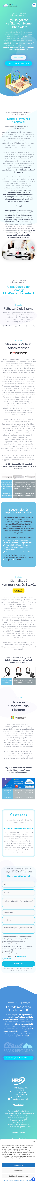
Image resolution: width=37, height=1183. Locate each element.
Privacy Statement (19, 1180)
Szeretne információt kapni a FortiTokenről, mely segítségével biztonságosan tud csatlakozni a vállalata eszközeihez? (17, 939)
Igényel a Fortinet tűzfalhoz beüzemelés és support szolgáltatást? (18, 556)
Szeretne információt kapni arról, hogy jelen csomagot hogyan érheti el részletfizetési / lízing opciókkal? (17, 949)
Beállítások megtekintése (18, 1176)
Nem (19, 560)
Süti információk (8, 1180)
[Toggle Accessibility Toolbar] (33, 1179)
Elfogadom (18, 1165)
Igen (10, 560)
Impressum (29, 1180)
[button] (34, 1142)
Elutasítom (18, 1171)
